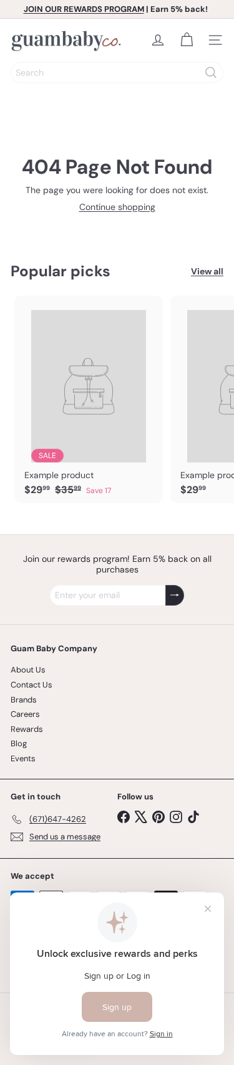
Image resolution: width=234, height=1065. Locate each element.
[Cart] (186, 40)
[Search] (210, 72)
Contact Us (31, 684)
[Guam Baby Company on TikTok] (193, 816)
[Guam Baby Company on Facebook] (123, 816)
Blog (19, 743)
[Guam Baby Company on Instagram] (176, 816)
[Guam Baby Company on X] (141, 816)
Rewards (27, 729)
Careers (25, 714)
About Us (28, 669)
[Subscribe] (174, 595)
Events (23, 758)
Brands (24, 699)
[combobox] (117, 72)
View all (207, 271)
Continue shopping (117, 206)
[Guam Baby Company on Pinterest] (158, 816)
